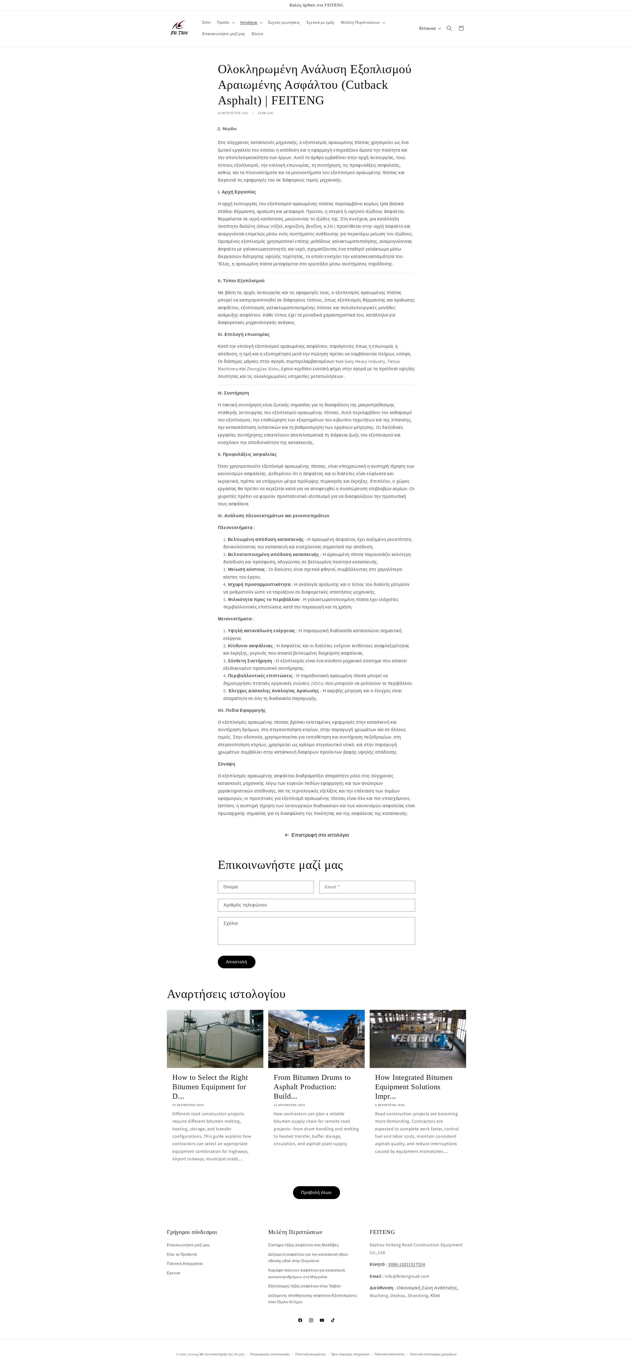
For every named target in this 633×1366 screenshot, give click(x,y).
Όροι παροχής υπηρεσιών (350, 1354)
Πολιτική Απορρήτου (185, 1263)
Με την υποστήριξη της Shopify (222, 1354)
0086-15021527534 (406, 1264)
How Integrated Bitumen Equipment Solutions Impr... (414, 1086)
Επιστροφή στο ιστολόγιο (320, 835)
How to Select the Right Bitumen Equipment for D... (210, 1086)
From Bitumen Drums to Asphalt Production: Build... (312, 1086)
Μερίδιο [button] (230, 128)
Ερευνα (174, 1272)
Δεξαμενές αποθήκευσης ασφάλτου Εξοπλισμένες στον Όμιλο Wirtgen (312, 1298)
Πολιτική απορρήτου (310, 1354)
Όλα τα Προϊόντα (182, 1254)
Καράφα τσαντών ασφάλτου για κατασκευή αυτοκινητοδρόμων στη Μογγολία (306, 1273)
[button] (225, 22)
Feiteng (193, 1354)
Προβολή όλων (316, 1192)
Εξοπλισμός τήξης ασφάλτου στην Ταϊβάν (304, 1285)
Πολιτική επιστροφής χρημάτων (433, 1354)
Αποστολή (236, 962)
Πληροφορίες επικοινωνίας (270, 1354)
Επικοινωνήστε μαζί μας (188, 1244)
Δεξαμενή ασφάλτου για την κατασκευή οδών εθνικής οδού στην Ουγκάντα (308, 1257)
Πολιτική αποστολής (390, 1354)
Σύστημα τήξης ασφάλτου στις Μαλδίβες (303, 1244)
